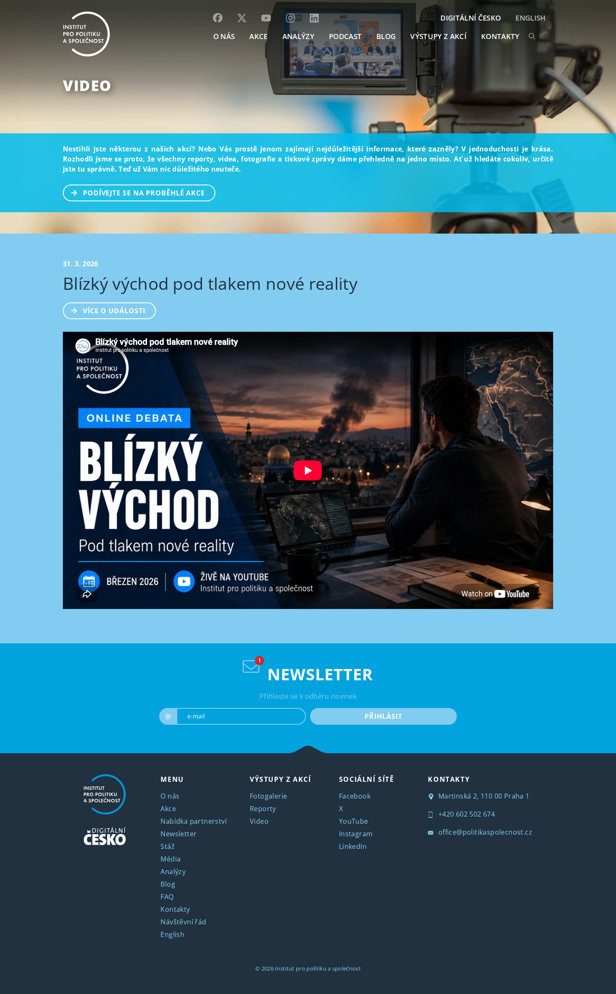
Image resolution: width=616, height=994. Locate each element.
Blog (167, 884)
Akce (168, 808)
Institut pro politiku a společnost (318, 968)
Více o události (114, 310)
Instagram (356, 833)
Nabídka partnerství (193, 821)
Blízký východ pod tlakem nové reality (210, 283)
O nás (169, 796)
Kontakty (175, 909)
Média (170, 859)
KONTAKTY (500, 36)
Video (87, 85)
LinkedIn (353, 846)
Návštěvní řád (183, 921)
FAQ (166, 896)
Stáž (167, 846)
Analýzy (298, 36)
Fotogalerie (268, 796)
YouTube (353, 821)
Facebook (354, 796)
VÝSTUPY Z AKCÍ (280, 779)
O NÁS (224, 36)
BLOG (386, 36)
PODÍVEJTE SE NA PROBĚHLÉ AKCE (144, 193)
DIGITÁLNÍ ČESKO (470, 18)
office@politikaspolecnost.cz (484, 832)
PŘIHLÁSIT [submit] (383, 716)
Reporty (263, 808)
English (530, 18)
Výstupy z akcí (438, 36)
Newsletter (178, 833)
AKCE (258, 36)
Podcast (345, 36)
